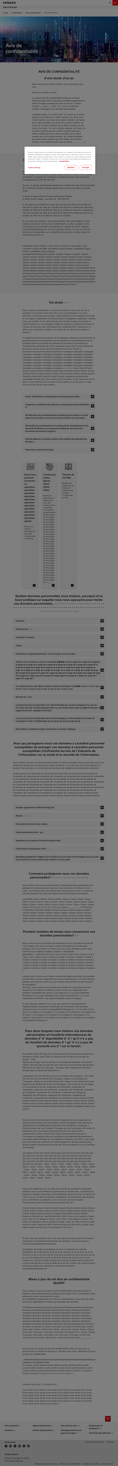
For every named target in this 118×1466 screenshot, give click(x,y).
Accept (85, 167)
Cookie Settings (34, 167)
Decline (71, 167)
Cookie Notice (64, 161)
